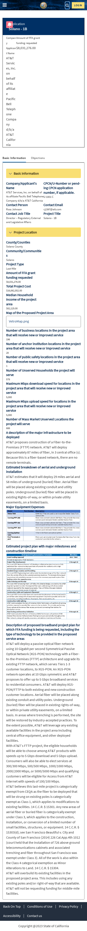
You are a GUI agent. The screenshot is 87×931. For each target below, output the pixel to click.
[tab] (14, 158)
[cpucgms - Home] (43, 5)
